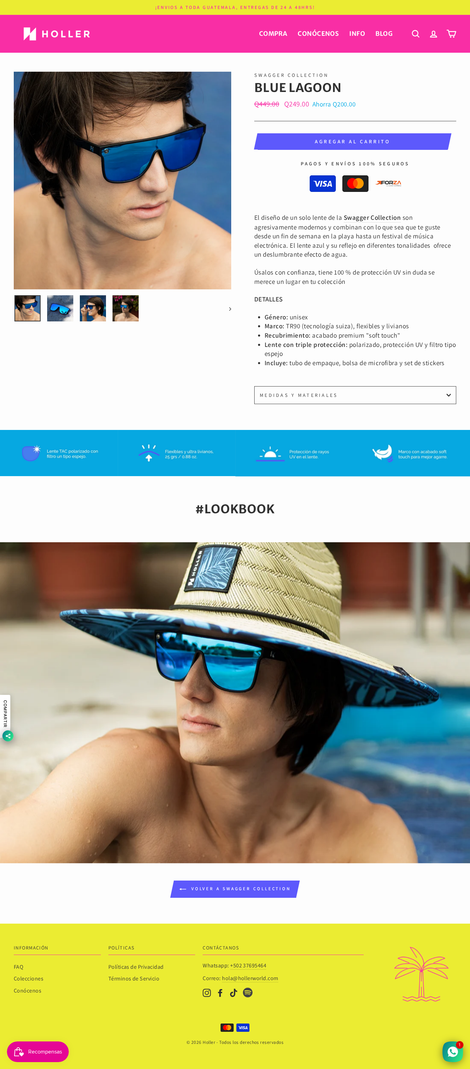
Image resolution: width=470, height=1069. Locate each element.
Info (357, 34)
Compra (273, 34)
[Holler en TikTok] (233, 992)
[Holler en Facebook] (220, 992)
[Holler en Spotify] (248, 994)
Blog (384, 34)
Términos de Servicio (134, 978)
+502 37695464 (248, 965)
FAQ (18, 966)
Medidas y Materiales (299, 395)
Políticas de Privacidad (136, 966)
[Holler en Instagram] (207, 992)
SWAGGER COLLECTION (291, 75)
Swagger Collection (372, 217)
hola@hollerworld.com (250, 978)
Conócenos (318, 34)
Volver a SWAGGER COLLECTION (240, 889)
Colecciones (28, 978)
